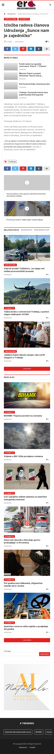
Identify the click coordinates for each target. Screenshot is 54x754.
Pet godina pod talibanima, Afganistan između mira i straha (23, 584)
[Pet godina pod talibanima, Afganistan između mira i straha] (27, 563)
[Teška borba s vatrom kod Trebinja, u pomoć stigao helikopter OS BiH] (27, 291)
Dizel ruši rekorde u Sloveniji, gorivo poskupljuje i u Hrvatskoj (22, 541)
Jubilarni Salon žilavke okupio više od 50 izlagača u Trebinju (24, 356)
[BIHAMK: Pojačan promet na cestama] (27, 395)
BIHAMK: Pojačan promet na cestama (23, 415)
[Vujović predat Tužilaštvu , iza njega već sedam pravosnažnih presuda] (27, 248)
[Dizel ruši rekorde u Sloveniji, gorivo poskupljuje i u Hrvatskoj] (27, 519)
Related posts (26, 230)
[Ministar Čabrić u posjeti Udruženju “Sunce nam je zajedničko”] (11, 76)
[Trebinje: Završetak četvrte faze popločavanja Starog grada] (11, 95)
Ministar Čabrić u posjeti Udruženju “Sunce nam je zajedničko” (30, 74)
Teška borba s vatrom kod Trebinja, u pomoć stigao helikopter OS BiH (26, 313)
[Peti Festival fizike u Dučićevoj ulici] (11, 85)
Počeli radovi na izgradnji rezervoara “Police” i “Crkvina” (33, 65)
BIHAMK (34, 732)
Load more (27, 369)
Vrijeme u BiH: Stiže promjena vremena (23, 456)
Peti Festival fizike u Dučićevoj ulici (34, 84)
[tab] (26, 230)
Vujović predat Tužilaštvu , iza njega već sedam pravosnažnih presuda (24, 269)
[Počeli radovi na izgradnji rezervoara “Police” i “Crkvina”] (11, 66)
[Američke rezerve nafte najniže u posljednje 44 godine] (27, 606)
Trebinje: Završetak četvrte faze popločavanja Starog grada (33, 93)
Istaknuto (24, 19)
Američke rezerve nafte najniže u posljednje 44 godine (26, 627)
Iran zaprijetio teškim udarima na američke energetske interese (25, 498)
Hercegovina (11, 14)
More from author (41, 230)
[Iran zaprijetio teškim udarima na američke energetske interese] (27, 476)
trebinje (12, 162)
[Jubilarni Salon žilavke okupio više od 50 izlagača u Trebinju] (27, 334)
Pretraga (7, 651)
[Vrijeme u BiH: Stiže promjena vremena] (27, 436)
